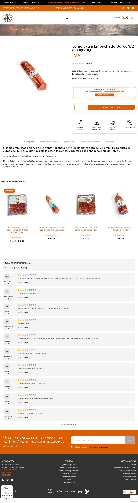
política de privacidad (98, 447)
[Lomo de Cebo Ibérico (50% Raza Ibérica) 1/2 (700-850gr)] (51, 204)
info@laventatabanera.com (12, 470)
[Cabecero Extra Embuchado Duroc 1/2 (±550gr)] (120, 204)
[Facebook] (123, 8)
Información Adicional (49, 142)
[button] (17, 218)
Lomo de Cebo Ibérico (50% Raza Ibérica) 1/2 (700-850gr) (51, 228)
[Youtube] (133, 8)
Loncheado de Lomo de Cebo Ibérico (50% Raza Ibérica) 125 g (17, 230)
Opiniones (109, 142)
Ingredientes (69, 142)
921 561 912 (57, 8)
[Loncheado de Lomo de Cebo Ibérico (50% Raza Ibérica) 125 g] (17, 204)
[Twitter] (128, 8)
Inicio (4, 29)
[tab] (29, 141)
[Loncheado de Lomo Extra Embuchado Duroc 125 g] (86, 204)
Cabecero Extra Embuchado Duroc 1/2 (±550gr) (120, 228)
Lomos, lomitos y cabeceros (20, 29)
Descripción (29, 142)
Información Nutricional (90, 142)
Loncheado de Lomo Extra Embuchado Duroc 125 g (86, 228)
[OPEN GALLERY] (33, 75)
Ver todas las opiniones (69, 424)
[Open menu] (67, 18)
